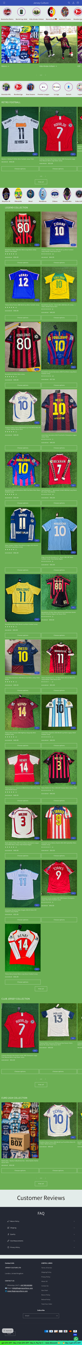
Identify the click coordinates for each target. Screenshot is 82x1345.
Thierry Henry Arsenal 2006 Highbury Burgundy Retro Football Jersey (20, 733)
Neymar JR (6, 201)
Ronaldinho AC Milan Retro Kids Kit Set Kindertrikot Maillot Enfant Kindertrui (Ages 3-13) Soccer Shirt (58, 613)
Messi (30, 201)
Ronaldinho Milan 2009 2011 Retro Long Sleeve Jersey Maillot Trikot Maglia (20, 250)
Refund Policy (45, 1299)
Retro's (4, 66)
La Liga (56, 94)
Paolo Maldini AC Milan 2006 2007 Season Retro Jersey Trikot (59, 788)
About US (44, 1281)
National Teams (65, 19)
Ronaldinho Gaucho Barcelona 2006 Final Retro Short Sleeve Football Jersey (22, 491)
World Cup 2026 (21, 19)
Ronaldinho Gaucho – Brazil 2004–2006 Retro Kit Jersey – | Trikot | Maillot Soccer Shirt (58, 305)
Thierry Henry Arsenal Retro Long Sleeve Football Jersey (21, 974)
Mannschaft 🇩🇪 (51, 19)
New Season (30, 94)
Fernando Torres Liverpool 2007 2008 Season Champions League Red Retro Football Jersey (57, 899)
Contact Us (44, 1286)
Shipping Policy (46, 1272)
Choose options (20, 169)
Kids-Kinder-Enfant (36, 19)
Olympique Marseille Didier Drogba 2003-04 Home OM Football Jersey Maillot (20, 911)
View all (41, 182)
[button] (4, 3)
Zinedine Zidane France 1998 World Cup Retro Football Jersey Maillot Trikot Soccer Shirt (57, 250)
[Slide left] (36, 75)
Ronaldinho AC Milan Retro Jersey (15, 374)
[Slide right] (45, 75)
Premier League (43, 94)
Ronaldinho (67, 201)
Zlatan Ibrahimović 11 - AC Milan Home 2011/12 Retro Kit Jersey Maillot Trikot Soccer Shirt (58, 678)
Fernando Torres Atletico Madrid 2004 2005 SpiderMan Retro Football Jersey (58, 843)
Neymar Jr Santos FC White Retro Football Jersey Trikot (18, 159)
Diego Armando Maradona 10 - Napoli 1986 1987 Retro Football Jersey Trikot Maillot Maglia (57, 558)
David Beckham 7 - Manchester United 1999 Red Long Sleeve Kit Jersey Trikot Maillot (59, 491)
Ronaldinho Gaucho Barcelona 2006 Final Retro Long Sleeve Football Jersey (59, 372)
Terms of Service (46, 1268)
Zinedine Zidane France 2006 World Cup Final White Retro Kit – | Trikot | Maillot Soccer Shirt (22, 428)
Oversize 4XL (6, 94)
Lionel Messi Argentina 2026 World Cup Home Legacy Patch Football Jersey (58, 733)
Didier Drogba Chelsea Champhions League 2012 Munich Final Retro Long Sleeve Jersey (21, 546)
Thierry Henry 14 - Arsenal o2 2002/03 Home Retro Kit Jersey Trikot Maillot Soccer (22, 788)
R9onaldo (18, 201)
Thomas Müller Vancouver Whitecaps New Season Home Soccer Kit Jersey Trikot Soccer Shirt (56, 1044)
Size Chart (44, 1290)
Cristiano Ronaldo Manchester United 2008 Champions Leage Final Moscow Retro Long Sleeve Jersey (57, 160)
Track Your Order (46, 1304)
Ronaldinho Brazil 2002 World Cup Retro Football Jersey (21, 624)
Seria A (68, 94)
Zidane (55, 201)
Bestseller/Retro (7, 19)
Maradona (42, 201)
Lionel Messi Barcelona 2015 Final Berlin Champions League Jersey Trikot (58, 436)
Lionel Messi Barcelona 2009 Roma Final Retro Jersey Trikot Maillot (22, 678)
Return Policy (45, 1295)
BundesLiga (18, 94)
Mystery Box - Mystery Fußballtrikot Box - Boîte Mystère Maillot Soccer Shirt (20, 1161)
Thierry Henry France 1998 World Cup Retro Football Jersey (22, 305)
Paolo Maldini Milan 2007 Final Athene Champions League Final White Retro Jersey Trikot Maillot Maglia (22, 843)
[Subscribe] (56, 1315)
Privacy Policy (45, 1277)
